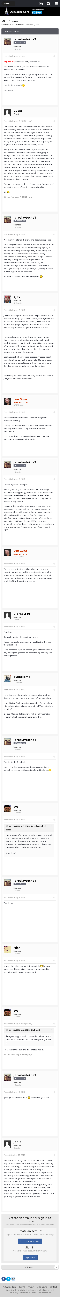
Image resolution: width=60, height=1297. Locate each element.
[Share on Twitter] (8, 1279)
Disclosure (42, 1287)
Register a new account (30, 1241)
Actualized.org (9, 1287)
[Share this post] (54, 56)
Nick (17, 947)
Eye (16, 807)
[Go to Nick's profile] (7, 949)
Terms (22, 1287)
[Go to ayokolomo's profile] (7, 678)
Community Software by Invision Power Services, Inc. (30, 1293)
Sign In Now (30, 1257)
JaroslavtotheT (17, 24)
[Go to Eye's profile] (7, 808)
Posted (14, 56)
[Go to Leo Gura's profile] (7, 401)
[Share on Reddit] (13, 1278)
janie (17, 1142)
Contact (53, 1287)
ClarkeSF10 (22, 614)
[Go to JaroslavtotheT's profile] (7, 41)
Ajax (17, 297)
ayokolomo (22, 677)
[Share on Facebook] (3, 1279)
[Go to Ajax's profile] (7, 299)
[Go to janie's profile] (7, 1144)
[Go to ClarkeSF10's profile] (7, 615)
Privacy (31, 1287)
